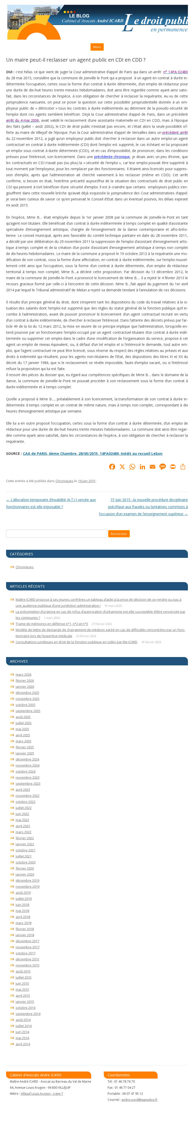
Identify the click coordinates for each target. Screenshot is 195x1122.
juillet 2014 (24, 1026)
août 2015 (23, 971)
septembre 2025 (28, 711)
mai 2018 (22, 910)
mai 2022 (22, 820)
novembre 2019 (27, 886)
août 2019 (23, 892)
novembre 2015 (27, 965)
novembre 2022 (27, 795)
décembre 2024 (27, 759)
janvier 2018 (25, 935)
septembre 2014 (28, 1013)
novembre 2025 (27, 698)
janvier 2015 (25, 1001)
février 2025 (25, 747)
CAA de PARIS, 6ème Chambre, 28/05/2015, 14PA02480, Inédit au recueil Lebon (92, 453)
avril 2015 (23, 995)
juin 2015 (22, 983)
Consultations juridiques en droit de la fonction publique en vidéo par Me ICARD (76, 642)
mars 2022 (23, 832)
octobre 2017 (25, 953)
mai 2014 (22, 1038)
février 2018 (25, 929)
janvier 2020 (25, 874)
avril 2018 (23, 917)
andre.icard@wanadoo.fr (139, 1100)
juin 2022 (22, 814)
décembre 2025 (27, 692)
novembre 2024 (27, 765)
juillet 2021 (24, 856)
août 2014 (23, 1019)
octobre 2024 (25, 771)
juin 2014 (22, 1032)
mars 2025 (23, 741)
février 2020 (25, 868)
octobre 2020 (25, 862)
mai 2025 (22, 729)
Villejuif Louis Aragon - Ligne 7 (42, 1093)
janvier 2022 (25, 844)
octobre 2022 (25, 801)
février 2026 (25, 680)
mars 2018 (23, 923)
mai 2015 (22, 989)
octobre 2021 (25, 850)
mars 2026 (23, 674)
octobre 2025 (25, 704)
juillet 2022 (24, 807)
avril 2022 (23, 826)
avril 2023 (23, 789)
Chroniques (65, 481)
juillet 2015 (24, 977)
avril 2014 (23, 1044)
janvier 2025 (25, 753)
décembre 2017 (27, 941)
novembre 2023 (27, 777)
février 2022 (25, 838)
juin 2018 (22, 904)
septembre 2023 (28, 783)
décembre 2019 (27, 880)
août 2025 (23, 717)
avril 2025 (23, 735)
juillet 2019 (24, 898)
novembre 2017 (27, 947)
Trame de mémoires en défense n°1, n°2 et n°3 (52, 623)
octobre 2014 (25, 1007)
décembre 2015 (27, 959)
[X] (122, 467)
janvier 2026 (25, 686)
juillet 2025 (24, 723)
